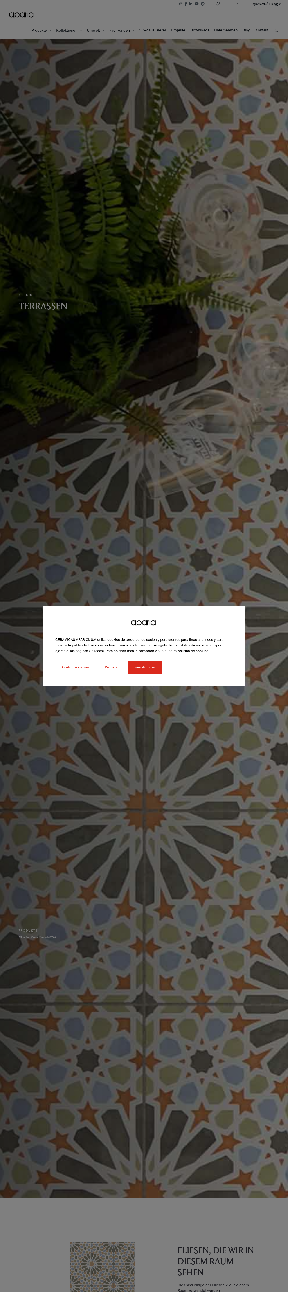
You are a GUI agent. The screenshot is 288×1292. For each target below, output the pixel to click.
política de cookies (193, 651)
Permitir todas (144, 668)
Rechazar (112, 668)
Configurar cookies (75, 668)
